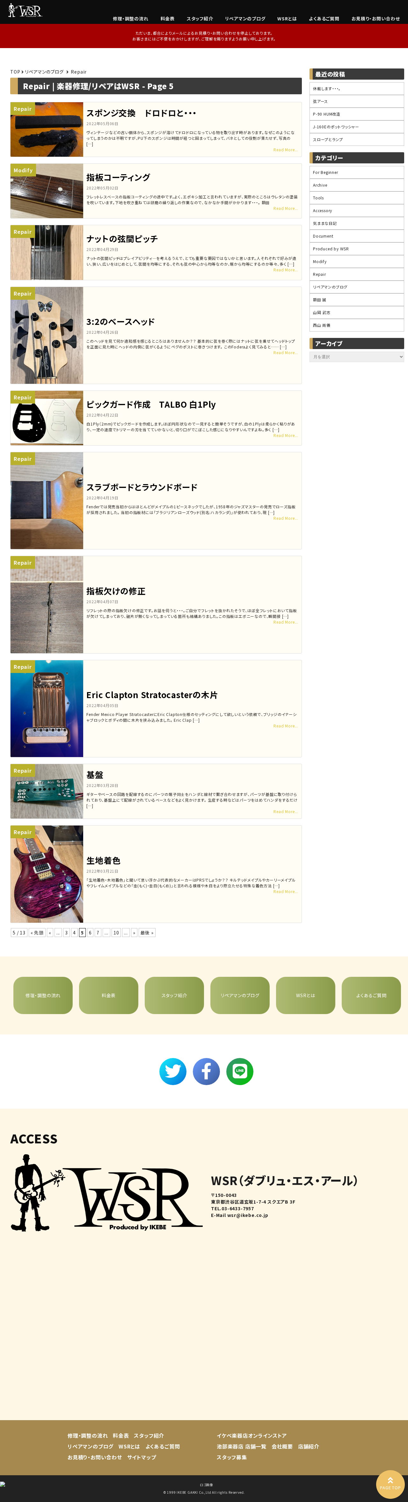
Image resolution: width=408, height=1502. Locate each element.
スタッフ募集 (232, 1457)
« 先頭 (37, 932)
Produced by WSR (331, 248)
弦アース (320, 101)
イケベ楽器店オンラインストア (252, 1435)
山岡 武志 (322, 312)
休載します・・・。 (327, 88)
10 (116, 932)
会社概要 (282, 1446)
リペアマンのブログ (245, 18)
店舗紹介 (308, 1446)
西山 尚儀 (322, 325)
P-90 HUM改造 (326, 114)
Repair (319, 274)
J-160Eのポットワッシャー (336, 126)
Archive (320, 185)
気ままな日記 (325, 223)
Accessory (322, 210)
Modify (320, 261)
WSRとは (287, 18)
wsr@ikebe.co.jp (247, 1215)
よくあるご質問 (324, 18)
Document (323, 236)
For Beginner (325, 172)
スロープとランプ (328, 139)
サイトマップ (141, 1457)
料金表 (168, 18)
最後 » (147, 932)
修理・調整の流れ (130, 18)
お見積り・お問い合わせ (376, 18)
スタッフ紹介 (200, 18)
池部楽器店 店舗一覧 (241, 1446)
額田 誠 (319, 299)
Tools (318, 197)
